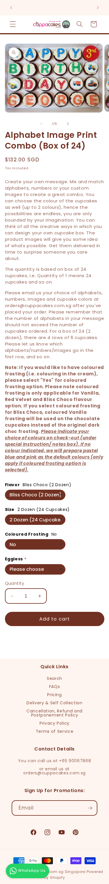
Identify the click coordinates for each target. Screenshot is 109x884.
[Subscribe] (90, 808)
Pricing (54, 695)
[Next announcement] (98, 7)
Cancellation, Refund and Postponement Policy (54, 713)
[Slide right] (68, 123)
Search (54, 678)
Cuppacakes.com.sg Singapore (53, 871)
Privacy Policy (54, 723)
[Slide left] (41, 123)
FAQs (54, 686)
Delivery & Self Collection (54, 703)
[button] (13, 24)
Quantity (14, 583)
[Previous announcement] (11, 7)
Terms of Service (55, 731)
